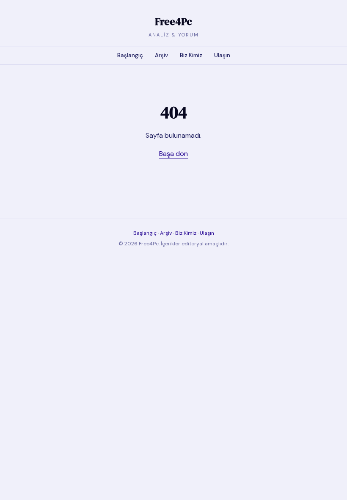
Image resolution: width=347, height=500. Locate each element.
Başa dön (173, 153)
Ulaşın (222, 55)
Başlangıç (130, 55)
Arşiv (161, 55)
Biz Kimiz (191, 55)
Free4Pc (173, 21)
